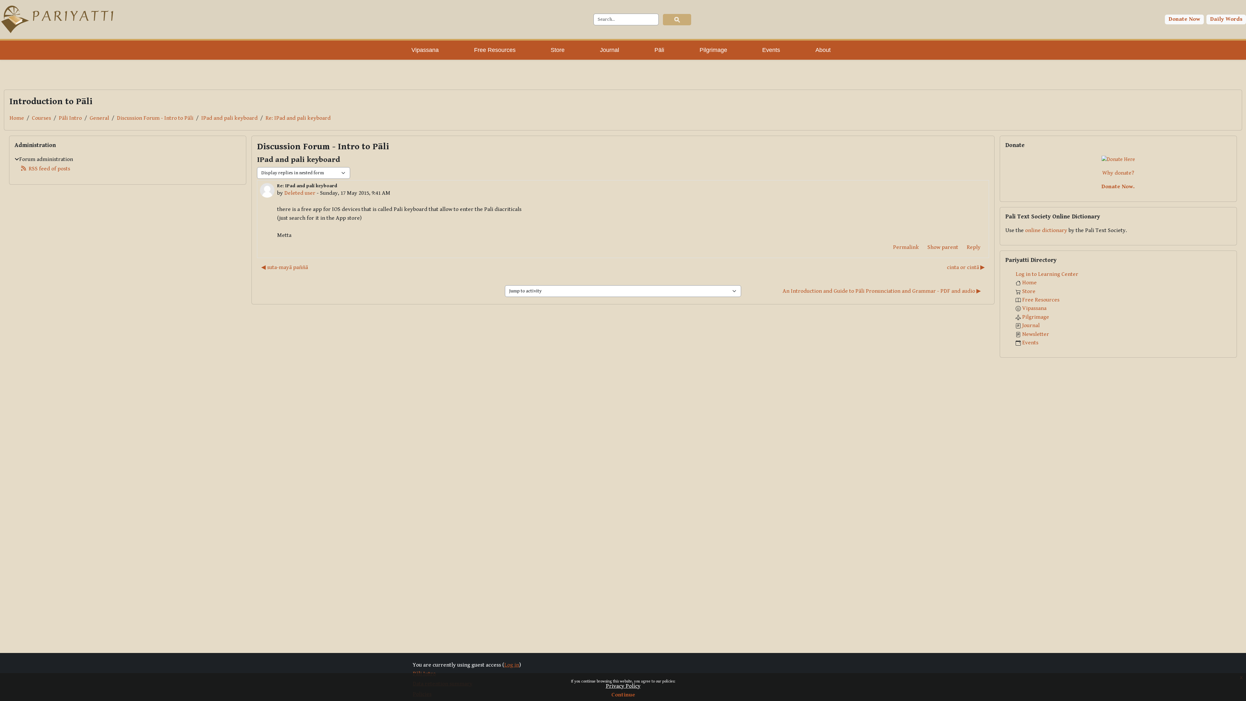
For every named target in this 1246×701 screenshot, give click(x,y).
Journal (1031, 325)
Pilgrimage (1035, 317)
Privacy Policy (623, 686)
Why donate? (1118, 173)
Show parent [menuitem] (942, 247)
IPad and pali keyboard (229, 118)
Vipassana (1034, 308)
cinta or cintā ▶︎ (966, 267)
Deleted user (299, 193)
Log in (511, 665)
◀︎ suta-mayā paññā (284, 267)
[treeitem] (128, 164)
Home (16, 118)
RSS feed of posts (49, 169)
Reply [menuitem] (974, 247)
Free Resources (1040, 300)
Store (1028, 291)
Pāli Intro (70, 118)
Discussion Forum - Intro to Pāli (155, 118)
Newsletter (1035, 334)
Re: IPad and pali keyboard (298, 118)
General (99, 118)
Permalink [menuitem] (906, 247)
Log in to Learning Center (1047, 274)
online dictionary (1046, 230)
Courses (41, 118)
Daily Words (1226, 19)
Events (1030, 342)
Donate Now (1184, 19)
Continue (623, 695)
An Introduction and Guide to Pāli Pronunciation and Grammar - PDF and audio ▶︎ (882, 291)
